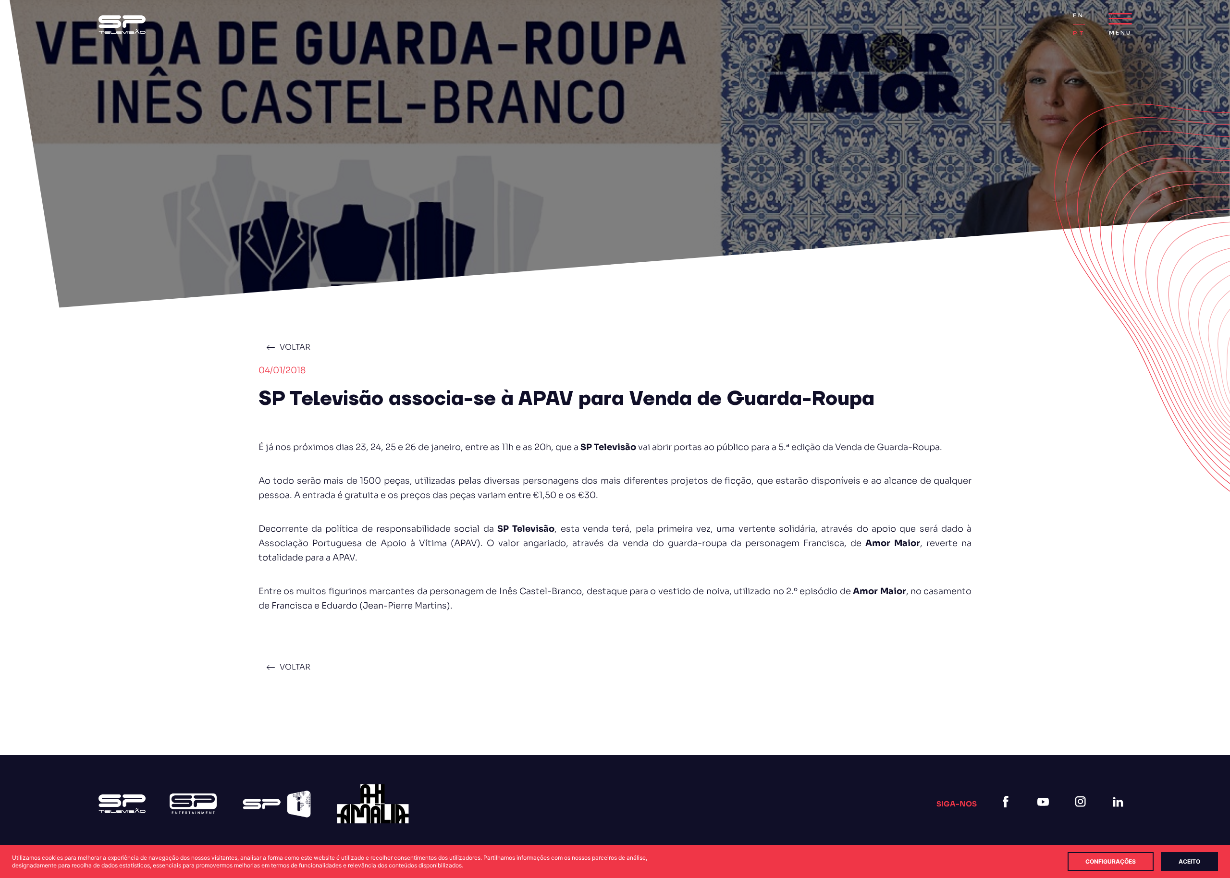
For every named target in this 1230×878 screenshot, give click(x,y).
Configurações (1110, 861)
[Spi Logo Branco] (277, 804)
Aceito (1189, 861)
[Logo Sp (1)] (122, 24)
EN (1078, 15)
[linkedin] (1120, 813)
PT (1078, 33)
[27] (373, 804)
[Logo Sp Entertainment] (193, 803)
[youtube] (1045, 813)
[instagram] (1082, 813)
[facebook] (1007, 813)
